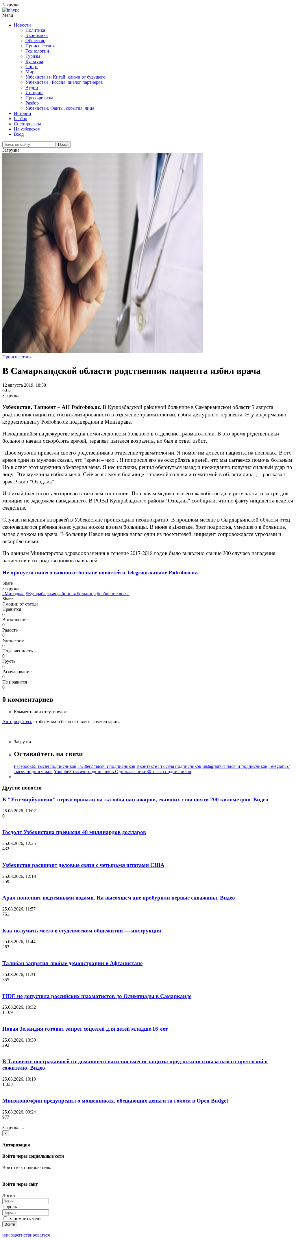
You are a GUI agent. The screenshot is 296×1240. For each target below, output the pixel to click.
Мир (29, 71)
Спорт (31, 66)
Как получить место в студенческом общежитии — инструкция (81, 931)
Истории (34, 92)
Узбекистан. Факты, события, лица (59, 108)
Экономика (36, 35)
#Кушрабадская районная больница (61, 593)
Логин (8, 1195)
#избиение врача (113, 593)
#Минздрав (13, 593)
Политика (35, 30)
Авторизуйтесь (17, 721)
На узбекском (27, 128)
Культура (34, 61)
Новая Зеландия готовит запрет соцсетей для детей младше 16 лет (85, 1029)
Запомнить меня (24, 1218)
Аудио (31, 87)
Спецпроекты (27, 123)
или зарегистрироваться (26, 1234)
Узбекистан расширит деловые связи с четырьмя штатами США (83, 865)
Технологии (37, 51)
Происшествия (40, 45)
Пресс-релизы (39, 97)
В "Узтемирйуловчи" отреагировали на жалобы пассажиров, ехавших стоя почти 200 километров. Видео (135, 799)
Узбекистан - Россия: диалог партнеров (64, 82)
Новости (22, 25)
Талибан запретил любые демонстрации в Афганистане (72, 963)
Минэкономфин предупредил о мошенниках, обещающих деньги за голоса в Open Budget (115, 1101)
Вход (19, 134)
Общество (35, 40)
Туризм (32, 56)
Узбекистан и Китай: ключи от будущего (65, 77)
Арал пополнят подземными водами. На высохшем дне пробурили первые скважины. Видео (118, 898)
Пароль (9, 1206)
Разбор (32, 102)
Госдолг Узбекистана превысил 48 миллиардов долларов (74, 832)
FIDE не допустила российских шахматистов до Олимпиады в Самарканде (96, 996)
